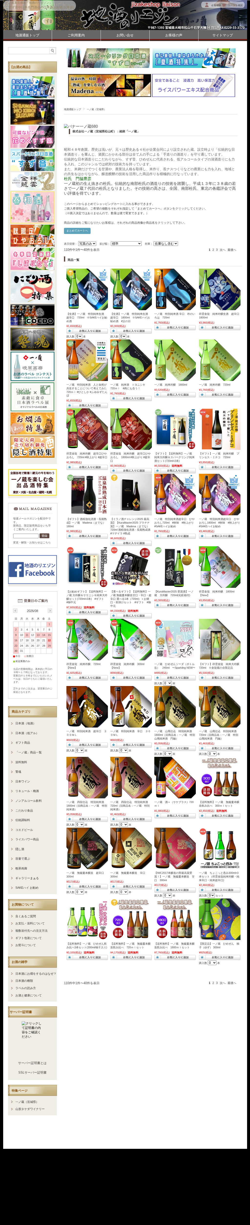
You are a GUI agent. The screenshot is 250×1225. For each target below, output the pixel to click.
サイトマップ (222, 35)
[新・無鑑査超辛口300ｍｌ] (87, 866)
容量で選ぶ (22, 858)
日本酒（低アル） (27, 733)
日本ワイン (22, 781)
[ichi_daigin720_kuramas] (175, 585)
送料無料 (21, 762)
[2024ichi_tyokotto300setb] (219, 866)
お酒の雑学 (20, 962)
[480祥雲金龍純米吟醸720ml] (87, 657)
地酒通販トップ (27, 35)
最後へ (232, 249)
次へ (223, 249)
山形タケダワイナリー (30, 1109)
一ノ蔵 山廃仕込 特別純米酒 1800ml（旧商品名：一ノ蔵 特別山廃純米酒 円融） (174, 735)
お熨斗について (25, 945)
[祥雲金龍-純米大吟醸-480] (219, 657)
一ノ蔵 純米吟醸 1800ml (170, 384)
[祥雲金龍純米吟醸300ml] (131, 657)
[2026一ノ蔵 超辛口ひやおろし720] (175, 512)
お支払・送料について (30, 923)
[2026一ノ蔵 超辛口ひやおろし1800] (219, 512)
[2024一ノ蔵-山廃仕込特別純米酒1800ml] (175, 725)
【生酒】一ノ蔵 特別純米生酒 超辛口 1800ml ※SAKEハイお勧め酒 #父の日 (130, 317)
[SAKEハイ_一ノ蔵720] (87, 307)
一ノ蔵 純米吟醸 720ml (214, 384)
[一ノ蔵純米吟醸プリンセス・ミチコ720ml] (219, 447)
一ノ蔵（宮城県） (27, 1102)
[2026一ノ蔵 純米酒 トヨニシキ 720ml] (131, 378)
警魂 (18, 771)
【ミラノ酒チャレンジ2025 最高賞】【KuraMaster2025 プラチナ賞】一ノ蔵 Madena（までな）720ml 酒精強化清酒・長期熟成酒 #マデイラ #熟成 (130, 526)
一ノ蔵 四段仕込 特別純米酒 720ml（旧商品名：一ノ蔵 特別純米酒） (130, 806)
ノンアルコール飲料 (28, 801)
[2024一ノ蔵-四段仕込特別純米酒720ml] (131, 795)
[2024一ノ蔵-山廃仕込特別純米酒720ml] (219, 725)
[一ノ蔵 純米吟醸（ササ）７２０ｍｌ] (219, 378)
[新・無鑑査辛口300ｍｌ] (131, 866)
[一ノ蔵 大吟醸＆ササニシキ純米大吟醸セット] (87, 585)
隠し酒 (19, 849)
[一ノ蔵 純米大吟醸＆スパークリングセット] (175, 447)
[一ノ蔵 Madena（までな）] (131, 512)
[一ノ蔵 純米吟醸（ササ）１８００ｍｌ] (175, 378)
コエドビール (24, 830)
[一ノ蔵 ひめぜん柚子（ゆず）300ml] (219, 937)
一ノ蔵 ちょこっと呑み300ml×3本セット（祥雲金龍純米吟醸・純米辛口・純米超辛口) (219, 876)
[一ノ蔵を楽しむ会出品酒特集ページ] (32, 494)
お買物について (23, 904)
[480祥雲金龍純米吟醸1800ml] (219, 585)
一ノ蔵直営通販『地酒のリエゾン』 (28, 2)
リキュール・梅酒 (27, 791)
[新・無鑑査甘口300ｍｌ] (175, 866)
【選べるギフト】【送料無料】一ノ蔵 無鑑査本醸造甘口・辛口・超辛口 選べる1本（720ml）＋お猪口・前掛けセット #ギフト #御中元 (130, 598)
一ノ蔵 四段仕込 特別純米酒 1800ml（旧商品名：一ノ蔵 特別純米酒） (86, 806)
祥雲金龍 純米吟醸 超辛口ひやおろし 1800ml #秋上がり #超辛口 (130, 457)
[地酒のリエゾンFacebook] (32, 583)
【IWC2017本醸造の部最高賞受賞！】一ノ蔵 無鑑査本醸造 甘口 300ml (174, 876)
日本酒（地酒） (25, 723)
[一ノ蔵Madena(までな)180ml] (87, 512)
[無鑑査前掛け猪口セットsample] (131, 585)
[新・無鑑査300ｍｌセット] (219, 795)
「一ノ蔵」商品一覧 (28, 752)
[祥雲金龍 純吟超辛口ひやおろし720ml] (87, 447)
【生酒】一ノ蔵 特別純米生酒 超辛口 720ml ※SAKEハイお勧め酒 (86, 317)
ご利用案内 (76, 35)
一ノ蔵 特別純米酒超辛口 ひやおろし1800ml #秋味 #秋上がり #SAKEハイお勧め (219, 522)
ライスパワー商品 (27, 839)
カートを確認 (235, 5)
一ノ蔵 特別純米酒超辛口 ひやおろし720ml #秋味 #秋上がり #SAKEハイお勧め (174, 522)
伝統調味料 (22, 820)
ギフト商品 (22, 742)
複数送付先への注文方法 (31, 930)
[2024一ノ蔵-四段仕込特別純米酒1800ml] (87, 795)
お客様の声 (173, 35)
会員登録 (216, 5)
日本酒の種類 (24, 980)
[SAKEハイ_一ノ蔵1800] (131, 307)
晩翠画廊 (21, 868)
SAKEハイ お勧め (27, 887)
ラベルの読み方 (25, 988)
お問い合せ (125, 35)
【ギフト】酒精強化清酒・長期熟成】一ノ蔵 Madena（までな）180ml (86, 522)
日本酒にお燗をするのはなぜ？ (35, 973)
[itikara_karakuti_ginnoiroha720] (175, 307)
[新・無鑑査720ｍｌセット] (131, 937)
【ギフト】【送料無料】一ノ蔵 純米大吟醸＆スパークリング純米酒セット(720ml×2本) (174, 457)
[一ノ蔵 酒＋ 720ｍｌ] (175, 795)
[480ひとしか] (87, 378)
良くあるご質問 (25, 916)
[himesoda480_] (175, 657)
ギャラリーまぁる (27, 878)
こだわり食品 (24, 810)
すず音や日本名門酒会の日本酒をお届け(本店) (41, 7)
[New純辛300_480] (131, 725)
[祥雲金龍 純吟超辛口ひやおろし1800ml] (131, 447)
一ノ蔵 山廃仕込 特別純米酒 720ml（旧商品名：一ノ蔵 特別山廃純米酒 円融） (218, 735)
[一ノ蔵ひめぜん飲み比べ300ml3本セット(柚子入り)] (87, 937)
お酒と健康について (28, 995)
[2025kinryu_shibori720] (219, 307)
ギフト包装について (28, 938)
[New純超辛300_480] (87, 725)
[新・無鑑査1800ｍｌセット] (175, 937)
